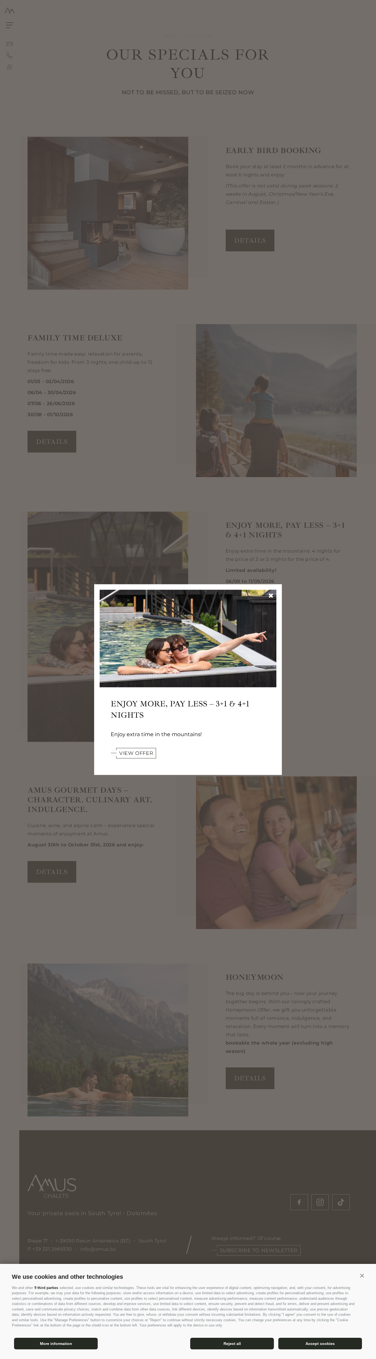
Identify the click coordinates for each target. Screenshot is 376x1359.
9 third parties (46, 1288)
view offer (136, 753)
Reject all (232, 1343)
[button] (362, 1275)
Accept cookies (320, 1343)
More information (56, 1343)
